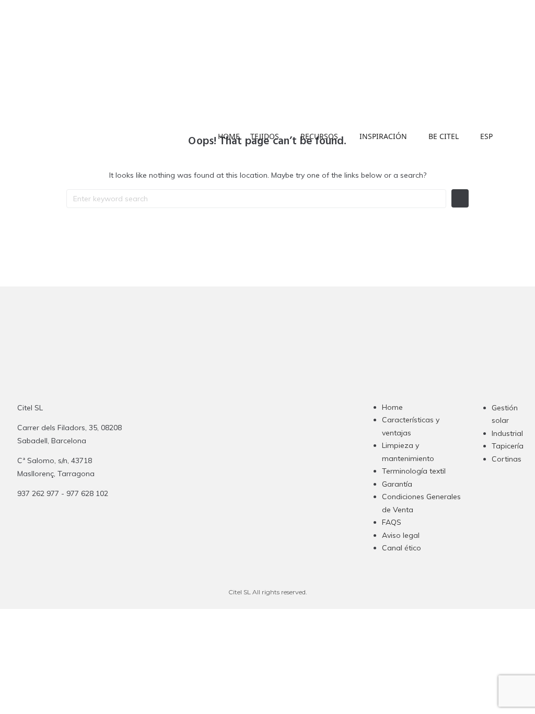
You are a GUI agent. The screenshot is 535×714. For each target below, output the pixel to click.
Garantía (397, 484)
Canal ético (401, 547)
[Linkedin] (268, 478)
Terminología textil (414, 471)
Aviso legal (401, 535)
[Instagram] (228, 478)
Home (392, 407)
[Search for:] (256, 198)
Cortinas (506, 459)
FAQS (391, 522)
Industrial (507, 433)
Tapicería (508, 446)
